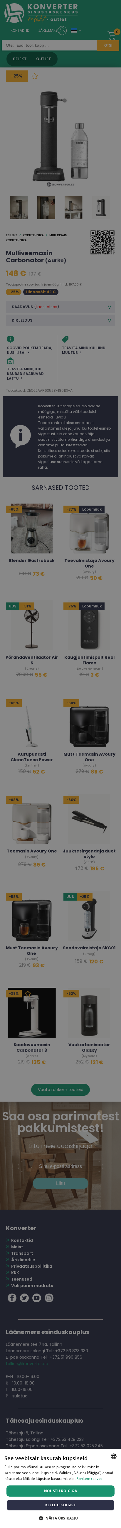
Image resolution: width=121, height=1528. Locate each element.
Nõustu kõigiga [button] (60, 1490)
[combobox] (114, 1456)
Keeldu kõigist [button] (60, 1504)
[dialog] (60, 1488)
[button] (60, 1518)
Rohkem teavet (89, 1478)
